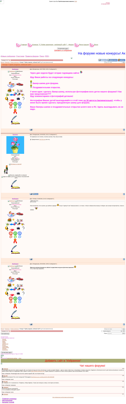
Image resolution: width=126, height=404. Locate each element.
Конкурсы (7, 62)
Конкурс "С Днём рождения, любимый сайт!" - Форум (53, 45)
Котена (4, 345)
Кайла (3, 341)
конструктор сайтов (12, 358)
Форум (2, 62)
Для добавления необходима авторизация (63, 397)
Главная (24, 45)
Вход (96, 45)
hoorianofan (5, 346)
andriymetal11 (5, 347)
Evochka (4, 340)
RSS (76, 1)
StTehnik (4, 348)
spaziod (4, 339)
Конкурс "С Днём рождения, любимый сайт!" (30, 62)
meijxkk (4, 342)
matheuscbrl (5, 343)
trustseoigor (5, 349)
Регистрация (84, 45)
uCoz (20, 358)
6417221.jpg (42, 139)
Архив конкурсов (15, 62)
